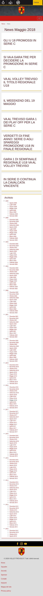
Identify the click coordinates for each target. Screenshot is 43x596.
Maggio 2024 (13, 257)
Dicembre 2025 (14, 219)
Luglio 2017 (13, 420)
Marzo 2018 (13, 404)
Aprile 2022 (13, 307)
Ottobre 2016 (13, 439)
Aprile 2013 (13, 521)
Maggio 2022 (13, 305)
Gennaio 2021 (14, 337)
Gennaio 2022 (14, 313)
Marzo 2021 (13, 333)
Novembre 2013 (14, 508)
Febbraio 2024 (14, 262)
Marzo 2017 (13, 428)
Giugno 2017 (13, 422)
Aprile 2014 (13, 497)
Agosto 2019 (13, 372)
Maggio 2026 (13, 208)
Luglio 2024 (13, 253)
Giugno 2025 (13, 231)
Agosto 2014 (13, 489)
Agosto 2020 (13, 348)
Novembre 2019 (14, 367)
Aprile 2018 (13, 402)
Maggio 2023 (13, 281)
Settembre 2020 (14, 346)
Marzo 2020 (13, 357)
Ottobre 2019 (13, 368)
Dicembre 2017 (14, 411)
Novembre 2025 (14, 221)
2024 (7, 242)
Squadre (4, 567)
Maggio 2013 (13, 519)
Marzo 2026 (13, 212)
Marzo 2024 (13, 260)
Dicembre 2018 (14, 387)
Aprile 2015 (13, 473)
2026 (7, 201)
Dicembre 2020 (14, 340)
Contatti (3, 579)
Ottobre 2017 (13, 415)
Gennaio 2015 (14, 478)
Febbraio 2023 (14, 286)
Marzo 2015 (13, 475)
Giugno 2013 (13, 517)
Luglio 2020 (13, 350)
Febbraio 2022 (14, 311)
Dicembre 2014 (14, 482)
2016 (7, 434)
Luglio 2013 (13, 515)
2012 (7, 528)
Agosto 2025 (13, 227)
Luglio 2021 (13, 326)
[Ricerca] (40, 2)
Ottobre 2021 (13, 320)
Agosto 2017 (13, 419)
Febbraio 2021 (14, 335)
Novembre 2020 (14, 342)
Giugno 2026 (13, 206)
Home (3, 24)
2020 (7, 339)
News (3, 563)
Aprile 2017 (13, 426)
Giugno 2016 (13, 447)
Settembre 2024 (14, 249)
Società (3, 571)
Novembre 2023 (14, 270)
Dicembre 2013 (14, 506)
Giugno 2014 (13, 493)
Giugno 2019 (13, 374)
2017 (7, 409)
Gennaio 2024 (14, 264)
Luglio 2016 (13, 445)
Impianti (4, 583)
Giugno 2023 (13, 279)
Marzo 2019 (13, 380)
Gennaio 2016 (14, 456)
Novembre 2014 (14, 484)
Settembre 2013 (14, 512)
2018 (7, 385)
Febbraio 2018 (14, 406)
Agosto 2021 (13, 324)
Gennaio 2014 (14, 502)
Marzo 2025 (13, 236)
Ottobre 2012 (13, 534)
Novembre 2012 (14, 532)
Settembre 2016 (14, 441)
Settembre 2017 (14, 417)
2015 (7, 458)
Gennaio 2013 (14, 527)
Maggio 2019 (13, 376)
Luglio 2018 (13, 396)
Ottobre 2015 (13, 463)
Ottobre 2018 (13, 391)
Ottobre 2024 (13, 247)
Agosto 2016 (13, 443)
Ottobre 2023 (13, 272)
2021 (7, 314)
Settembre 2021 (14, 322)
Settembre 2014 (14, 488)
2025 (7, 218)
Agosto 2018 (13, 394)
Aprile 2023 (13, 283)
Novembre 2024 (14, 246)
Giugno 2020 (13, 352)
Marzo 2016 (13, 452)
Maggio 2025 (13, 233)
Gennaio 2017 (14, 432)
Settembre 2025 (14, 225)
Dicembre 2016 (14, 435)
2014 (7, 480)
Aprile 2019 (13, 378)
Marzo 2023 (13, 285)
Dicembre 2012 (14, 530)
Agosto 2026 (13, 203)
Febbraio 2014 (14, 501)
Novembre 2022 (14, 294)
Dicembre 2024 (14, 244)
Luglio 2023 (13, 277)
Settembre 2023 (14, 273)
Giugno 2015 (13, 469)
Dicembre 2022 (14, 292)
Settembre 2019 (14, 370)
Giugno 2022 (13, 303)
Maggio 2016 (13, 448)
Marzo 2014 (13, 499)
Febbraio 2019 (14, 381)
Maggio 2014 (13, 495)
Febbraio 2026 (14, 214)
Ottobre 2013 (13, 510)
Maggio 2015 (13, 471)
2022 (7, 290)
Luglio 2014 (13, 491)
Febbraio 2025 (14, 238)
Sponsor (4, 575)
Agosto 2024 (13, 251)
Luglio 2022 (13, 301)
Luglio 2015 (13, 467)
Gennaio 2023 (14, 288)
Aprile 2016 (13, 450)
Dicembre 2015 (14, 460)
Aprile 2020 (13, 355)
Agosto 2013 (13, 514)
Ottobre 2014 (13, 486)
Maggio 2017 (13, 424)
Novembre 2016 (14, 437)
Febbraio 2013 (14, 525)
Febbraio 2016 (14, 454)
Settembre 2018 (14, 393)
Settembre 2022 (14, 298)
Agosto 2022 (13, 300)
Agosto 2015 (13, 465)
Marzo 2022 (13, 309)
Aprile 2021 (13, 331)
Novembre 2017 (14, 413)
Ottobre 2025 (13, 223)
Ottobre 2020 (13, 344)
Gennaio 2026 (14, 216)
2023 (7, 266)
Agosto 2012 (13, 536)
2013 (7, 504)
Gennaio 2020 (14, 361)
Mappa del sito (6, 587)
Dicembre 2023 (14, 268)
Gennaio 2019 (14, 383)
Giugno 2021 (13, 327)
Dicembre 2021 (14, 316)
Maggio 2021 (13, 329)
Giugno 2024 (13, 255)
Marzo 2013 (13, 523)
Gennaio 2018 (14, 408)
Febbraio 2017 (14, 430)
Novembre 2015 (14, 461)
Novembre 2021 (14, 318)
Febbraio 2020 (14, 359)
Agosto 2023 (13, 275)
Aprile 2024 (13, 259)
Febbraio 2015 (14, 476)
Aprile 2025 (13, 234)
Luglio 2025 (13, 229)
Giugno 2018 (13, 398)
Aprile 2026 (13, 210)
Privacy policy (6, 591)
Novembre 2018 (14, 389)
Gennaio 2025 (14, 240)
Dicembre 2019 (14, 365)
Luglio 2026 (13, 205)
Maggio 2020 (13, 353)
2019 (7, 363)
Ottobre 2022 (13, 296)
